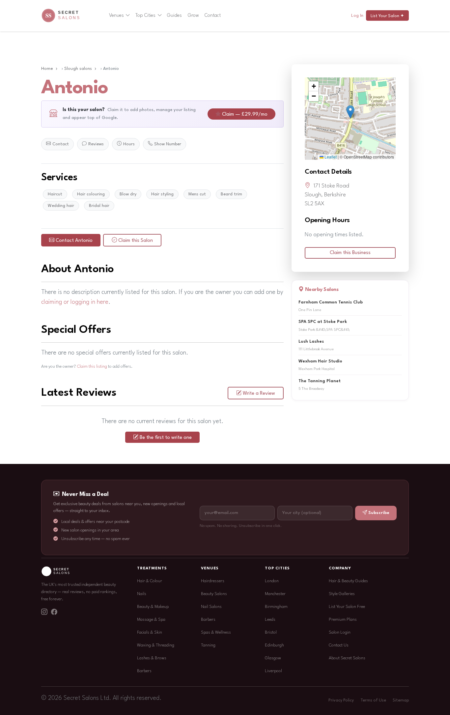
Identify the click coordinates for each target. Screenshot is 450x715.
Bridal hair (99, 206)
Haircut (55, 194)
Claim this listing (92, 366)
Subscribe (378, 513)
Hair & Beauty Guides (348, 581)
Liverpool (273, 671)
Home (47, 69)
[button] (350, 112)
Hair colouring (91, 194)
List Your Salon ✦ (387, 16)
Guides (174, 15)
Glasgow (273, 658)
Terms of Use (373, 700)
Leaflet (330, 156)
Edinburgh (274, 645)
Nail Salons (211, 607)
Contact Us (339, 645)
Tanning (208, 645)
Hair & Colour (149, 581)
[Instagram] (44, 612)
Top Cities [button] (145, 15)
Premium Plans (343, 619)
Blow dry (128, 194)
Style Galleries (342, 594)
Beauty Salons (214, 594)
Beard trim (231, 194)
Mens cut (197, 194)
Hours (129, 144)
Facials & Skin (149, 632)
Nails (141, 594)
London (272, 581)
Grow (193, 15)
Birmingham (276, 607)
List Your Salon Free (347, 607)
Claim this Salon (135, 240)
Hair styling (162, 194)
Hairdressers (212, 581)
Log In (357, 16)
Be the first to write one (166, 437)
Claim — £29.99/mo (244, 114)
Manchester (275, 594)
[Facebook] (54, 612)
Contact (213, 15)
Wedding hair (61, 206)
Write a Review (259, 393)
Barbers (144, 671)
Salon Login (340, 632)
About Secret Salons (347, 658)
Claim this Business (350, 252)
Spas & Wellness (216, 632)
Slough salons (78, 69)
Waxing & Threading (155, 645)
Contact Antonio (74, 240)
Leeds (270, 619)
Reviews (96, 144)
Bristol (271, 632)
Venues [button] (116, 15)
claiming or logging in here (74, 302)
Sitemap (401, 700)
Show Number (167, 144)
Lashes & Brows (151, 658)
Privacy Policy (341, 700)
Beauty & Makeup (153, 607)
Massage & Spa (151, 619)
